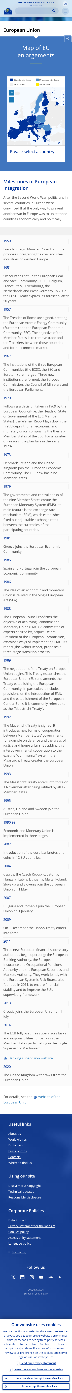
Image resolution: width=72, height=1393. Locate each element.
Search (54, 11)
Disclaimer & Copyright (24, 1186)
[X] (13, 1277)
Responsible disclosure (24, 1197)
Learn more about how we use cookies (38, 1369)
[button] (65, 3)
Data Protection (19, 1220)
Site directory (19, 1252)
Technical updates (21, 1191)
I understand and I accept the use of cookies (38, 1378)
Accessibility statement (24, 1237)
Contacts (14, 1157)
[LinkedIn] (22, 1277)
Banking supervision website (31, 1058)
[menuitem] (58, 97)
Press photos (17, 1151)
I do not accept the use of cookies (38, 1386)
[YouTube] (41, 1277)
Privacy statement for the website (31, 1226)
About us (14, 1133)
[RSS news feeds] (60, 1277)
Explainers (15, 1145)
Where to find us (20, 1163)
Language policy (19, 1243)
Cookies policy (18, 1232)
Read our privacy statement (38, 1363)
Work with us (17, 1139)
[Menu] (65, 11)
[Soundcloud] (51, 1277)
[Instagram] (32, 1277)
